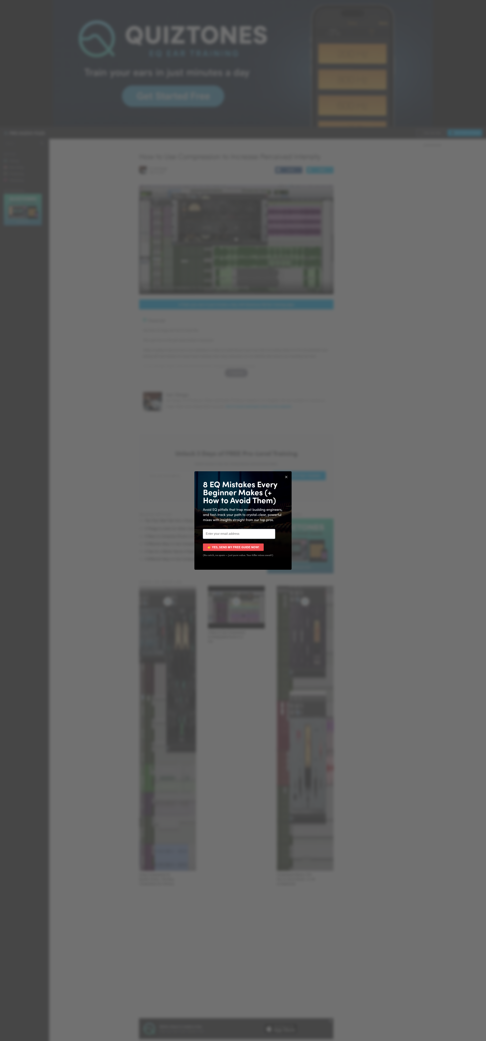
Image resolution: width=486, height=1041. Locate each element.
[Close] (286, 476)
